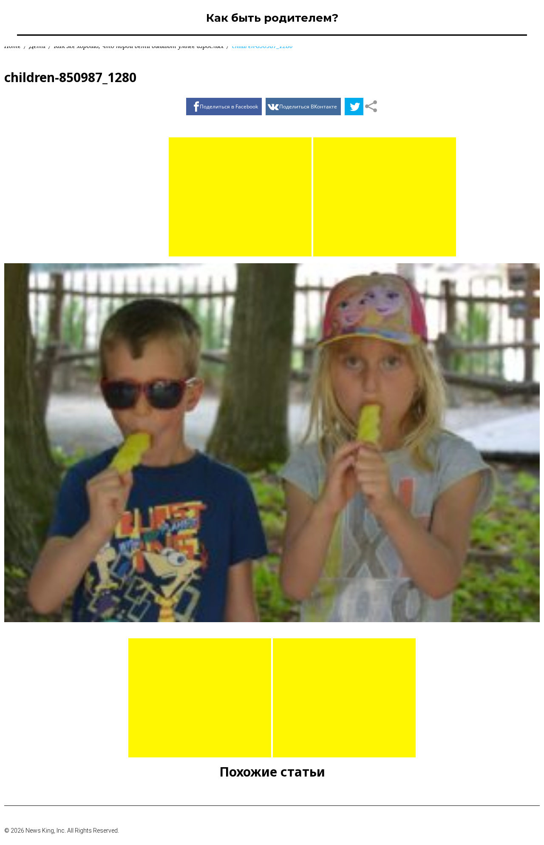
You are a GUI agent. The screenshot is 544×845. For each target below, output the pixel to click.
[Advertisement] (240, 196)
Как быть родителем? (272, 18)
